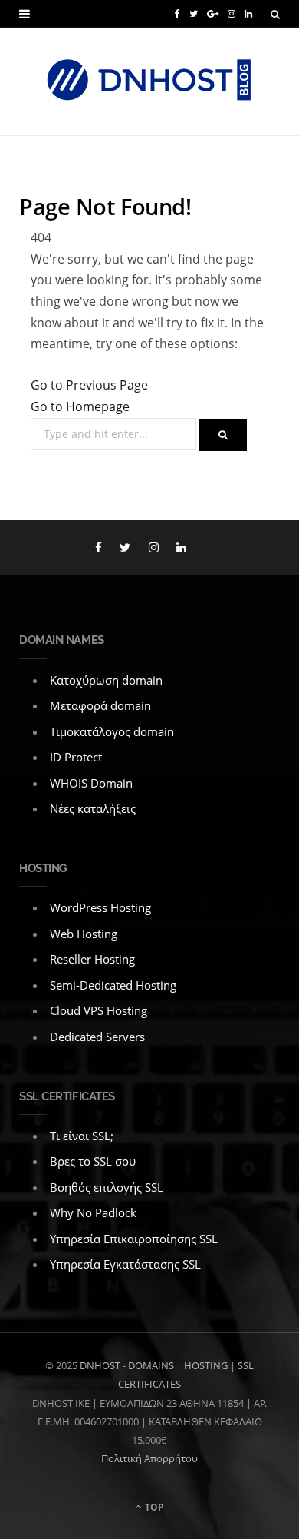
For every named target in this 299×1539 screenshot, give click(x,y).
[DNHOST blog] (149, 81)
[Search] (275, 14)
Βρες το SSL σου (93, 1161)
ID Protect (76, 757)
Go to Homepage (80, 406)
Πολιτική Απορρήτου (149, 1458)
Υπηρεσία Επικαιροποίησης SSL (134, 1238)
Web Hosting (83, 933)
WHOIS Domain (91, 783)
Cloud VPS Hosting (98, 1010)
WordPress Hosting (100, 907)
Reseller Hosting (92, 959)
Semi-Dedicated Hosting (113, 985)
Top (153, 1507)
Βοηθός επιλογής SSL (106, 1187)
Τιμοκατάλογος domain (112, 731)
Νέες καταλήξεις (93, 808)
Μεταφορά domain (100, 705)
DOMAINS (151, 1365)
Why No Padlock (93, 1212)
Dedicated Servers (97, 1036)
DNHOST (100, 1365)
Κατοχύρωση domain (106, 680)
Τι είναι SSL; (81, 1135)
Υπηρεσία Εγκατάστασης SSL (125, 1264)
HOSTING (206, 1365)
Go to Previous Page (89, 384)
